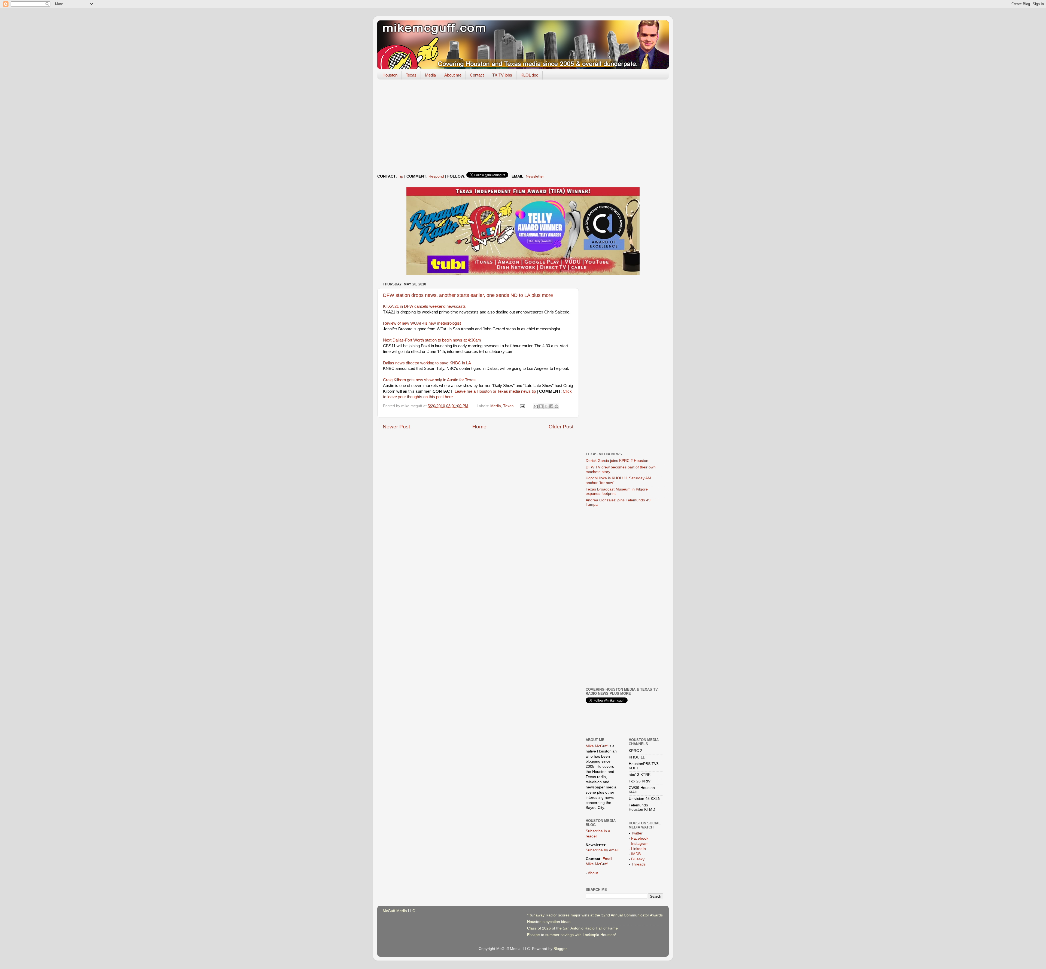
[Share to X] (546, 406)
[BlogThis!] (541, 406)
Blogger (560, 949)
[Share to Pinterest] (556, 406)
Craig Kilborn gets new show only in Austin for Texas (429, 380)
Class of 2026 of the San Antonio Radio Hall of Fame (572, 928)
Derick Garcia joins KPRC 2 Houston (617, 461)
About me (452, 75)
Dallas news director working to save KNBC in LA (427, 363)
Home (479, 426)
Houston (389, 75)
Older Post (561, 426)
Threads (638, 864)
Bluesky (637, 859)
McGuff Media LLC (399, 911)
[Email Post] (522, 406)
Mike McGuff (596, 746)
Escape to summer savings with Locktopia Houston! (571, 935)
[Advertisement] (523, 126)
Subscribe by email (602, 850)
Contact (477, 75)
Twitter (637, 833)
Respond (436, 176)
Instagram (640, 844)
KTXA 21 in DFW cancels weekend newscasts (424, 306)
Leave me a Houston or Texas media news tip (495, 391)
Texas (411, 75)
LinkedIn (638, 849)
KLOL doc (529, 75)
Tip (400, 176)
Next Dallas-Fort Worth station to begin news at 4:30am (432, 340)
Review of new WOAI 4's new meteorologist (422, 323)
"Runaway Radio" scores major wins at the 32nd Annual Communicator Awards (595, 915)
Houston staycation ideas (548, 922)
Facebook (639, 838)
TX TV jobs (502, 75)
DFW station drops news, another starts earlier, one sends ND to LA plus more (468, 295)
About (593, 873)
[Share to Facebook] (551, 406)
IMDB (636, 854)
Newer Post (396, 426)
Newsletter (535, 176)
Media (430, 75)
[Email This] (536, 406)
